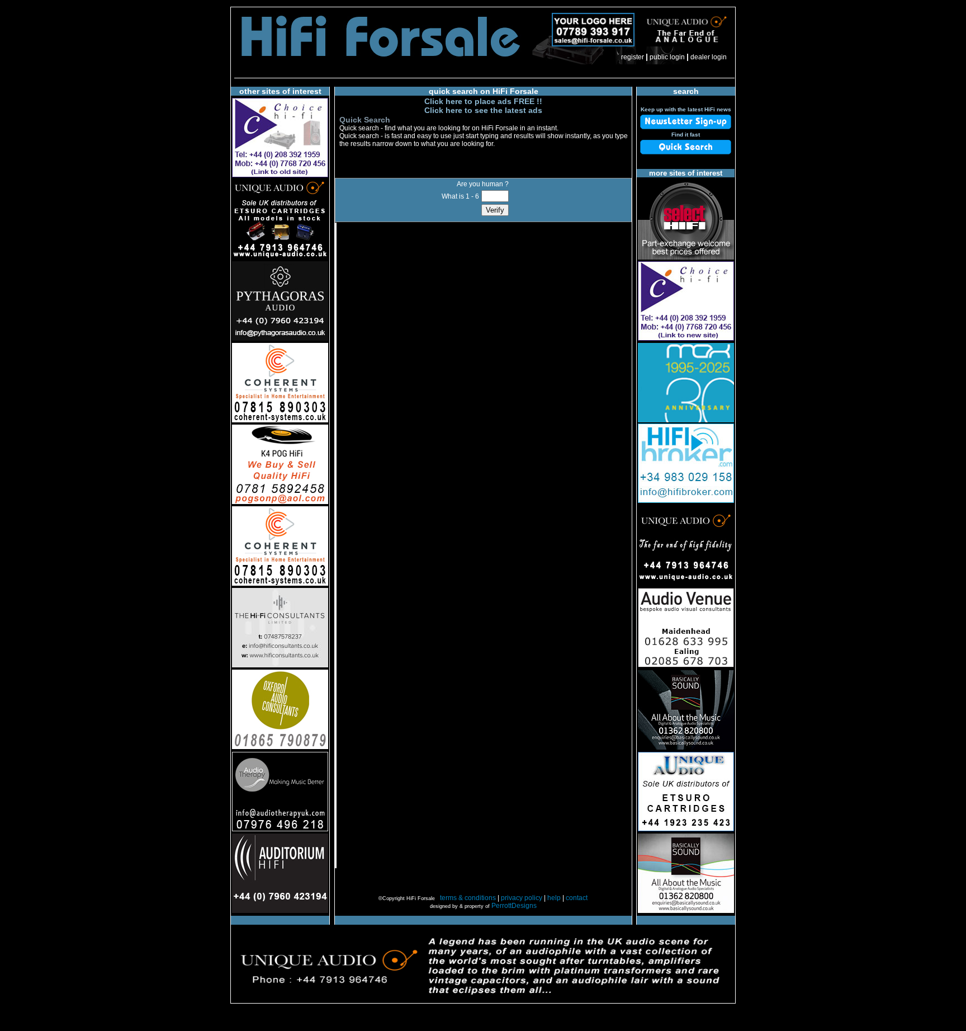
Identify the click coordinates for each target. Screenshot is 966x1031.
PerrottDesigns (514, 906)
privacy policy (521, 898)
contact (577, 898)
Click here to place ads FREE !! (483, 101)
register (632, 57)
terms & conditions (468, 898)
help (554, 898)
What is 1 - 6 (460, 196)
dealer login (708, 57)
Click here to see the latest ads (483, 110)
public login (667, 57)
